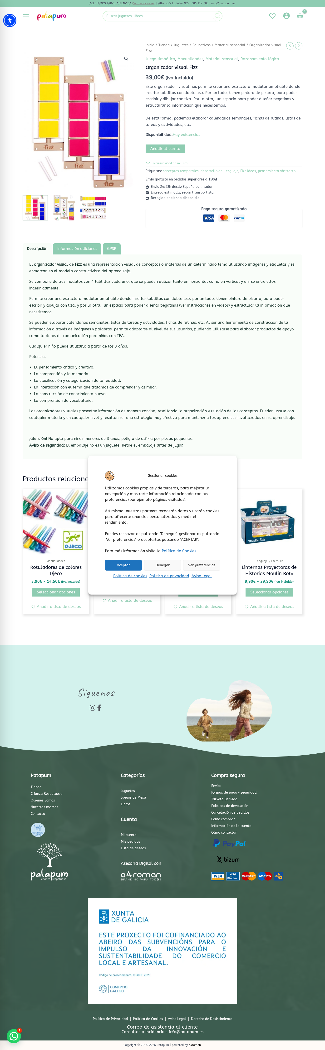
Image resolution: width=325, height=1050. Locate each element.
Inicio (150, 45)
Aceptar (123, 565)
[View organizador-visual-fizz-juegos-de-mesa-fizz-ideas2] (93, 207)
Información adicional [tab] (77, 248)
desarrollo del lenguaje (219, 171)
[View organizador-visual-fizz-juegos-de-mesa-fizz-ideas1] (35, 207)
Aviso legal (202, 575)
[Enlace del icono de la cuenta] (286, 15)
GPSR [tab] (111, 248)
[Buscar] (217, 16)
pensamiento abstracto (276, 171)
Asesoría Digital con (141, 863)
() (143, 3)
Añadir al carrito (165, 148)
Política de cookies (130, 575)
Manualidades (190, 59)
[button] (126, 59)
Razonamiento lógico (260, 59)
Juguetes (181, 45)
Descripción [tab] (37, 248)
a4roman (195, 1045)
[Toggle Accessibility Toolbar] (10, 20)
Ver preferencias (201, 565)
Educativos (201, 45)
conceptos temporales (181, 171)
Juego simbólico (160, 59)
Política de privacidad (169, 575)
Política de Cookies (179, 550)
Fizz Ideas (248, 171)
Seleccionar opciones (56, 592)
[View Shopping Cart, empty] (300, 16)
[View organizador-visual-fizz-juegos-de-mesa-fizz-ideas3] (64, 207)
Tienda (164, 45)
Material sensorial (230, 45)
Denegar (163, 565)
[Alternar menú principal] (26, 16)
